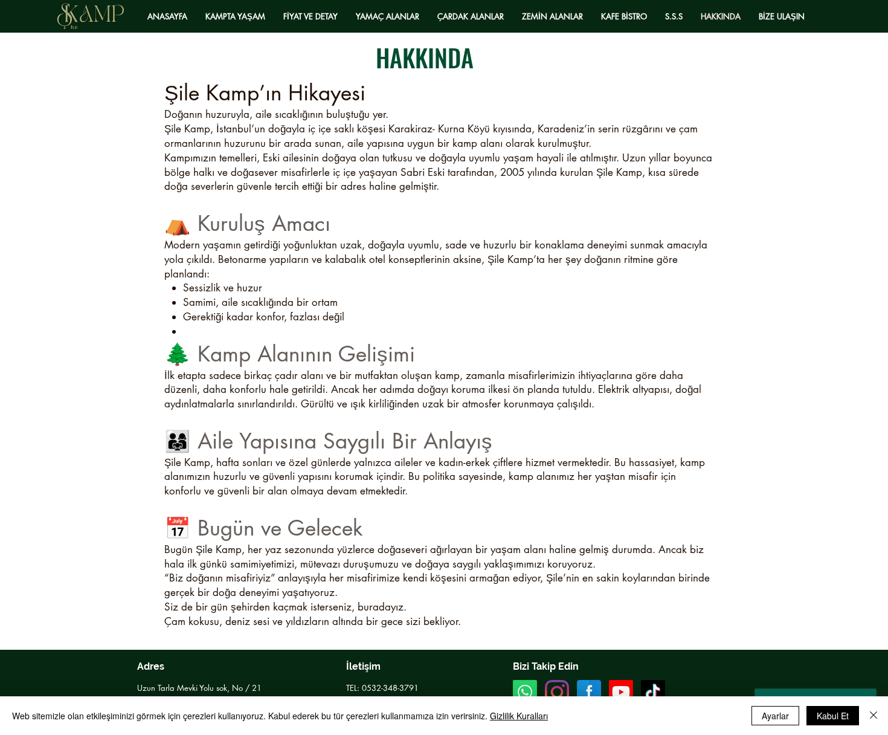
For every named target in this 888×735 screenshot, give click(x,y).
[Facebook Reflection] (589, 692)
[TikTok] (653, 692)
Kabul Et (833, 716)
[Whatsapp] (525, 692)
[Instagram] (557, 692)
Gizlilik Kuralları (519, 716)
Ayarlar (775, 716)
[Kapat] (873, 715)
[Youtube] (621, 692)
